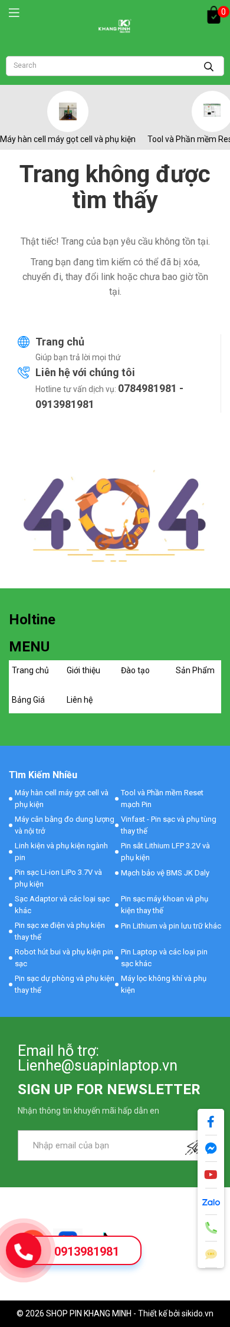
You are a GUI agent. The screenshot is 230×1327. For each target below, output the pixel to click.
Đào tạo (135, 670)
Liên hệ (80, 699)
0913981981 (86, 1251)
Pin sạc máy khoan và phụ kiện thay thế (164, 904)
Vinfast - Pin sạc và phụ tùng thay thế (168, 825)
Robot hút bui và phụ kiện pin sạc (64, 957)
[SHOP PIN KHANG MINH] (115, 26)
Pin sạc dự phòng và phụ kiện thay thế (64, 984)
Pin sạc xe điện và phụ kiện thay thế (60, 931)
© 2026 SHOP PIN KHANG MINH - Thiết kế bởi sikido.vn (115, 1313)
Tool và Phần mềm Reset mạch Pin (162, 798)
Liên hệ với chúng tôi (85, 372)
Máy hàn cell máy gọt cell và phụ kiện (68, 139)
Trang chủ (59, 341)
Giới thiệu (83, 670)
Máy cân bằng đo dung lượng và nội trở (64, 825)
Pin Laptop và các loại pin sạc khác (164, 957)
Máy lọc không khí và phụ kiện (163, 984)
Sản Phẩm (195, 670)
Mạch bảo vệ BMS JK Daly (165, 872)
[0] (213, 15)
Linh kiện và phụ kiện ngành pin (61, 851)
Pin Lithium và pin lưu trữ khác (171, 925)
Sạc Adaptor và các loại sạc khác (62, 904)
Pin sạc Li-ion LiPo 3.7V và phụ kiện (58, 878)
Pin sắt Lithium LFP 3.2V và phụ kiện (165, 851)
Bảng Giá (28, 699)
